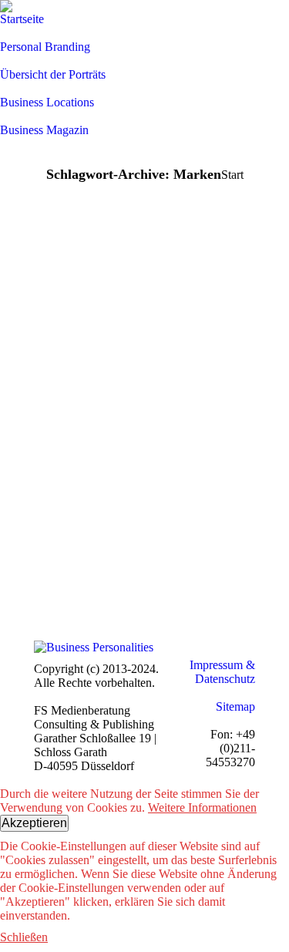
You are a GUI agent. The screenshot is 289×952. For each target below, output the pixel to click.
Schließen (24, 937)
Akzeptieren (34, 822)
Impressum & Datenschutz (222, 671)
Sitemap (235, 706)
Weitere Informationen (202, 807)
